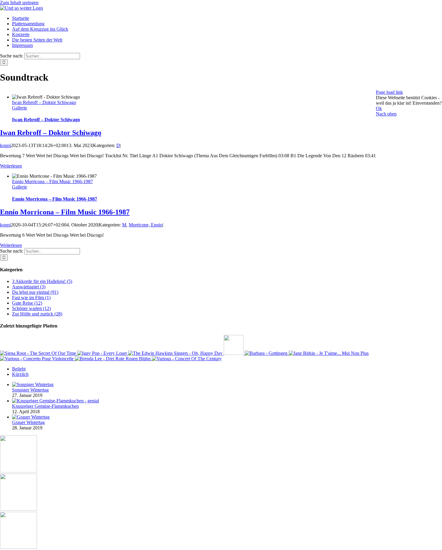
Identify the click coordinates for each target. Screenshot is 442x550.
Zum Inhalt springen (19, 2)
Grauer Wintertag (28, 422)
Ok (379, 108)
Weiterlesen (11, 165)
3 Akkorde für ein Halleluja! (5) (42, 281)
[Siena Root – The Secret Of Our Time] (38, 353)
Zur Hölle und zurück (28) (37, 313)
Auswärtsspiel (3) (28, 286)
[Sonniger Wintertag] (33, 384)
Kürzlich (20, 374)
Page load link (389, 92)
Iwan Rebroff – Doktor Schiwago (44, 102)
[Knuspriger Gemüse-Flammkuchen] (55, 400)
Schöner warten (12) (31, 308)
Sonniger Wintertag (30, 389)
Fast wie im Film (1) (31, 297)
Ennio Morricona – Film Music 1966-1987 (52, 181)
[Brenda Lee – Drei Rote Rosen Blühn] (113, 358)
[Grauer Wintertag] (31, 416)
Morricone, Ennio (145, 224)
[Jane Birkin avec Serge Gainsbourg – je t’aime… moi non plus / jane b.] (329, 353)
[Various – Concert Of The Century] (187, 358)
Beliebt (19, 368)
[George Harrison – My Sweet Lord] (234, 353)
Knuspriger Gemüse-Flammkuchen (45, 406)
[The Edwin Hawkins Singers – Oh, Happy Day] (176, 353)
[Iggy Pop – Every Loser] (102, 353)
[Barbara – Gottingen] (267, 353)
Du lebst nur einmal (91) (35, 292)
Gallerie (19, 107)
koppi (5, 145)
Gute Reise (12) (27, 303)
